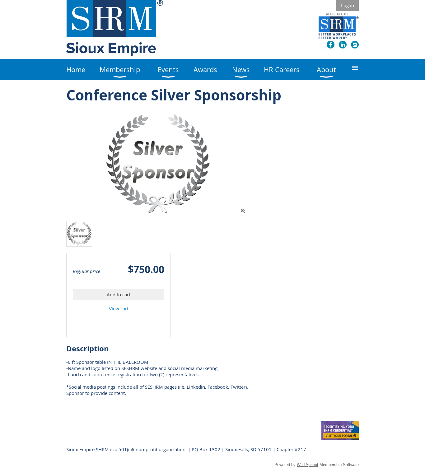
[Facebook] (330, 45)
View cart (118, 308)
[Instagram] (355, 45)
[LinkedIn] (343, 45)
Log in (347, 5)
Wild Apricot (307, 464)
